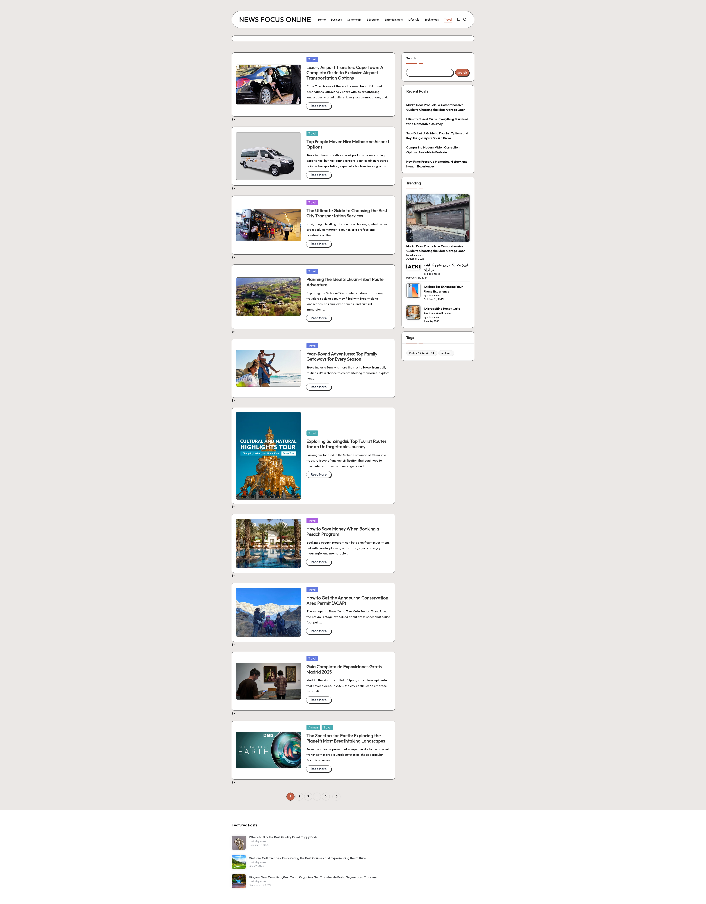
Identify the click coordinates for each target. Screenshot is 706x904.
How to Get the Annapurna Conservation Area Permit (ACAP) (347, 600)
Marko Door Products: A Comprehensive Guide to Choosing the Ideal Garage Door (435, 107)
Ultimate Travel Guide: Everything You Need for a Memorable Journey (437, 121)
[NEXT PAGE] (336, 797)
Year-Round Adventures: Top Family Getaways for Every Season (341, 356)
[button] (336, 797)
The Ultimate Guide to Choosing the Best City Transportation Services (346, 213)
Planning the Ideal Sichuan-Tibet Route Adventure (345, 281)
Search (411, 58)
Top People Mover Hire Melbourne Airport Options (347, 144)
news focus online (275, 19)
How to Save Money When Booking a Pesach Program (342, 531)
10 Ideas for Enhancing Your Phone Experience (443, 289)
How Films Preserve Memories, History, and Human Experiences (437, 163)
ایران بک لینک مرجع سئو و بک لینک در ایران (446, 267)
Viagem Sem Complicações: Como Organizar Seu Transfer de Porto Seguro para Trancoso (313, 877)
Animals (313, 727)
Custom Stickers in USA (421, 353)
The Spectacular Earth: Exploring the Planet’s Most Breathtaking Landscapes (345, 738)
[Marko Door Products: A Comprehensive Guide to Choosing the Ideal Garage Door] (438, 218)
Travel (312, 59)
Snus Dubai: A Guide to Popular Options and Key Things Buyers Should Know (437, 135)
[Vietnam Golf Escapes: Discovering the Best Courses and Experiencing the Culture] (239, 862)
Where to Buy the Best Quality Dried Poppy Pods (283, 837)
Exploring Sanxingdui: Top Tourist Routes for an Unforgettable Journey (346, 443)
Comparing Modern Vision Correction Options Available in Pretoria (432, 149)
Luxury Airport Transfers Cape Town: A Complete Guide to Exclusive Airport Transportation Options (344, 73)
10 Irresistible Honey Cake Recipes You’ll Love (442, 310)
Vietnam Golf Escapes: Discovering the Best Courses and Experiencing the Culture (307, 858)
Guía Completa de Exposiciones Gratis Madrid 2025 (344, 669)
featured (446, 353)
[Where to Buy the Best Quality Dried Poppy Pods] (239, 843)
